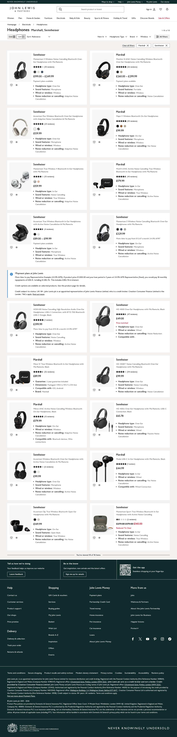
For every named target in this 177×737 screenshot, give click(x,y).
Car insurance (95, 628)
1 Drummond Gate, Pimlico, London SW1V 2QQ (88, 682)
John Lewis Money (134, 2)
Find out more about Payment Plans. (21, 696)
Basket (51, 621)
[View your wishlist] (160, 9)
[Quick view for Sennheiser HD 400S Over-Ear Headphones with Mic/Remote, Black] (99, 335)
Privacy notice (106, 673)
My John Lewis (151, 2)
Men (20, 18)
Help (120, 2)
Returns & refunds (15, 652)
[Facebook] (132, 640)
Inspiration (52, 641)
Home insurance (96, 615)
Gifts (134, 18)
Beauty (87, 18)
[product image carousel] (20, 67)
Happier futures (137, 621)
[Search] (60, 9)
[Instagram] (162, 640)
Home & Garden (33, 18)
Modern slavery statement (87, 673)
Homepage (11, 24)
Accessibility (143, 673)
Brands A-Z (53, 635)
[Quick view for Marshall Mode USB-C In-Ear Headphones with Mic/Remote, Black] (99, 485)
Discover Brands (147, 18)
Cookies (118, 673)
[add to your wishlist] (11, 85)
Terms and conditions (16, 673)
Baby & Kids (75, 18)
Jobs (132, 595)
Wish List (52, 628)
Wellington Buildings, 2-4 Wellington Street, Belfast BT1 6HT (94, 690)
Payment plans (96, 595)
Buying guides (54, 608)
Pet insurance (95, 621)
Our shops (11, 615)
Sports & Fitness (102, 18)
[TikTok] (169, 640)
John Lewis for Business (141, 615)
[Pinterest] (155, 640)
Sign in (149, 9)
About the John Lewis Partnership (145, 608)
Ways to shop (107, 2)
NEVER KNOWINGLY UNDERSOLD (22, 2)
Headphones (42, 24)
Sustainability (130, 673)
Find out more (38, 294)
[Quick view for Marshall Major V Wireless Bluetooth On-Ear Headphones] (99, 142)
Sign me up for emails (75, 574)
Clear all (128, 45)
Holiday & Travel (120, 18)
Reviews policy (157, 673)
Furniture (48, 18)
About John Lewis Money (100, 641)
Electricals (61, 18)
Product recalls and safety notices (58, 673)
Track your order (14, 645)
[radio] (34, 72)
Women (10, 18)
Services (51, 602)
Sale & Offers (164, 18)
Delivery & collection (16, 638)
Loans (92, 635)
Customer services (15, 602)
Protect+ (135, 628)
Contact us (12, 595)
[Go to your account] (154, 9)
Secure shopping (35, 673)
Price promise (13, 621)
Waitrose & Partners (139, 602)
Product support (14, 608)
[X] (140, 640)
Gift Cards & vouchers (57, 595)
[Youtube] (147, 640)
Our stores (165, 2)
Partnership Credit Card (100, 602)
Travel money (95, 608)
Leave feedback (16, 574)
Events (51, 655)
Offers (51, 648)
